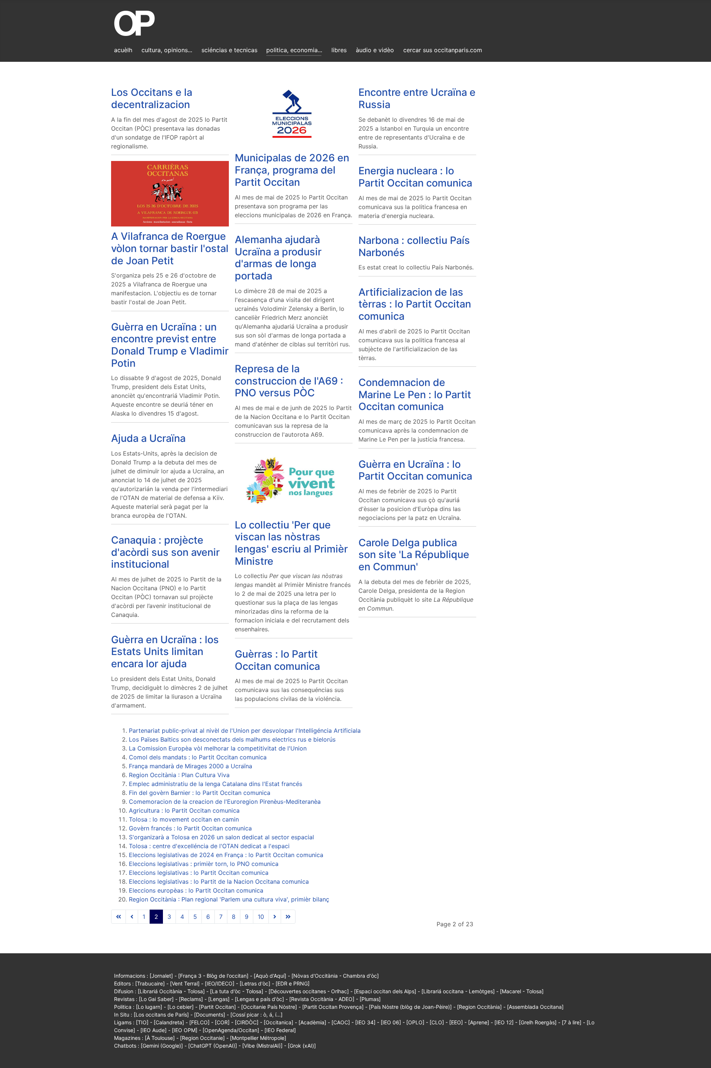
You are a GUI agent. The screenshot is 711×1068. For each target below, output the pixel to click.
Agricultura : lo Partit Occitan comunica (184, 810)
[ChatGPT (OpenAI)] (212, 1045)
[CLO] (437, 1022)
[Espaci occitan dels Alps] (385, 991)
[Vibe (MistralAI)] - (265, 1045)
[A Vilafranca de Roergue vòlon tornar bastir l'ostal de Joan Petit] (170, 193)
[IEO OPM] (184, 1030)
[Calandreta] (169, 1022)
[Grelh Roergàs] (538, 1022)
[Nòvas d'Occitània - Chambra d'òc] (335, 976)
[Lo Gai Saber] (156, 999)
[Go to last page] (288, 917)
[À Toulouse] (160, 1038)
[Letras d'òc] (255, 983)
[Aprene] (478, 1022)
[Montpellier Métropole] (258, 1038)
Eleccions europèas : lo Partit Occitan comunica (196, 890)
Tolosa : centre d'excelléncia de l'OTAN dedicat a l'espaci (209, 846)
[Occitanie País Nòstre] (269, 1007)
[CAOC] (340, 1022)
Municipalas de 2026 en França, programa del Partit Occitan (292, 170)
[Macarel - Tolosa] (522, 991)
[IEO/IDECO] (219, 983)
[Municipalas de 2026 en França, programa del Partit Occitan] (294, 114)
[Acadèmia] (312, 1022)
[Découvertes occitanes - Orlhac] (308, 991)
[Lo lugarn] (149, 1007)
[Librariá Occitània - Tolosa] (171, 991)
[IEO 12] (504, 1022)
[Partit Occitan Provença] (333, 1007)
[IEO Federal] (280, 1030)
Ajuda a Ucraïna (148, 438)
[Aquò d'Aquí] (270, 976)
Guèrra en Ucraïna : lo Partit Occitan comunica (415, 470)
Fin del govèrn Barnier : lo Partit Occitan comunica (199, 792)
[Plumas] (370, 999)
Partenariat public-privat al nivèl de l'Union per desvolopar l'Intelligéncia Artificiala (245, 730)
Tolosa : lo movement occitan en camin (184, 819)
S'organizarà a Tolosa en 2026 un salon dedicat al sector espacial (221, 837)
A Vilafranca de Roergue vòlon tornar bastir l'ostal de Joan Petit (169, 248)
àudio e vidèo (375, 50)
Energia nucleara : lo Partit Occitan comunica (415, 177)
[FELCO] (199, 1022)
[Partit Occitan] (217, 1007)
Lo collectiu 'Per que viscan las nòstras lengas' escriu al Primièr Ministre (291, 543)
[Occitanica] (278, 1022)
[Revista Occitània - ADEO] (321, 999)
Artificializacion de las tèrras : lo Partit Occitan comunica (414, 304)
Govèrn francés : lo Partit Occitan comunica (190, 828)
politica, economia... (294, 50)
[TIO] (142, 1022)
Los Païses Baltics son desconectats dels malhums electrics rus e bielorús (232, 739)
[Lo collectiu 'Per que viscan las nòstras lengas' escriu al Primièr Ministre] (294, 481)
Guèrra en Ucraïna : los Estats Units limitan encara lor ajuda (165, 652)
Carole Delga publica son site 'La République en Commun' (413, 555)
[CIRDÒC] (246, 1022)
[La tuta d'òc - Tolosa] (236, 991)
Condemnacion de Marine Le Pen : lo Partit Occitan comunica (414, 394)
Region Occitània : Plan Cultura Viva (179, 775)
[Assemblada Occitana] (535, 1007)
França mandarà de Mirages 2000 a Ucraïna (190, 766)
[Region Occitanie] (202, 1038)
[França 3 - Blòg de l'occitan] (213, 976)
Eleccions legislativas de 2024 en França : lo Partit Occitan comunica (226, 855)
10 (261, 916)
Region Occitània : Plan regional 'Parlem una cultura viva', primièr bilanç (229, 899)
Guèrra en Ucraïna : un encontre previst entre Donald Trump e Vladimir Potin (169, 345)
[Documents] (209, 1014)
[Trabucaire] (150, 983)
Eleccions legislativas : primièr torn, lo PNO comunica (203, 863)
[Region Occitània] (479, 1007)
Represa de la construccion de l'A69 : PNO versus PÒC (289, 381)
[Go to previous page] (132, 917)
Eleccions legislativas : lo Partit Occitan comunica (198, 872)
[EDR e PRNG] (293, 983)
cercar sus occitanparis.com (442, 50)
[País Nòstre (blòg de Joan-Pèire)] (410, 1007)
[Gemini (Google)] (162, 1045)
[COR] (222, 1022)
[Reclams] (191, 999)
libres (339, 50)
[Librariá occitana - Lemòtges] (458, 991)
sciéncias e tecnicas (229, 50)
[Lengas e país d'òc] (259, 999)
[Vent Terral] (185, 983)
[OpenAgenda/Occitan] (231, 1030)
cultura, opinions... (166, 50)
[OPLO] (415, 1022)
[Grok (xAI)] (302, 1045)
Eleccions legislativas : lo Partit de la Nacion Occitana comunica (219, 881)
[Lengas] (219, 999)
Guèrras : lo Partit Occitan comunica (277, 660)
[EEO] (456, 1022)
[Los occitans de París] (161, 1014)
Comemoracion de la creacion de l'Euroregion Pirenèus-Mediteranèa (225, 801)
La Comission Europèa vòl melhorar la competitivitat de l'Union (218, 748)
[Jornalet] (161, 976)
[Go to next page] (274, 917)
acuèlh (123, 50)
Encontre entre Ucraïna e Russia (416, 98)
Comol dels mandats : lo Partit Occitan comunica (198, 757)
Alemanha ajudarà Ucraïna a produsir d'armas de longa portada (278, 258)
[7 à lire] (571, 1022)
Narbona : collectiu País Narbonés (414, 246)
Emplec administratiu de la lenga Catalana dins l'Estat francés (215, 783)
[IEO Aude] (153, 1030)
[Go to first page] (118, 917)
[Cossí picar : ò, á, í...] (256, 1014)
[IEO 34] (365, 1022)
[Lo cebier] (180, 1007)
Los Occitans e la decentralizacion (151, 98)
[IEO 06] (391, 1022)
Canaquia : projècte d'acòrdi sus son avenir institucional (165, 552)
